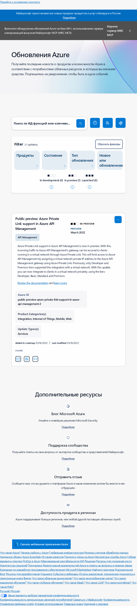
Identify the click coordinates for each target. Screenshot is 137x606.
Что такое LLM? (94, 582)
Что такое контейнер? (118, 582)
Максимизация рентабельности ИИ (62, 561)
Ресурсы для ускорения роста (113, 561)
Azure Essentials (31, 557)
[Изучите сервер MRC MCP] (121, 123)
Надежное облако (11, 557)
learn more (60, 283)
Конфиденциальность (116, 599)
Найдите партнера (103, 569)
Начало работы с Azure (35, 552)
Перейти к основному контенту (20, 2)
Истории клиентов (52, 557)
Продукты (70, 557)
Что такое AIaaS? (74, 582)
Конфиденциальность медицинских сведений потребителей (36, 599)
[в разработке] (51, 187)
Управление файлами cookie (17, 604)
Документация (124, 569)
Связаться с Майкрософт (88, 599)
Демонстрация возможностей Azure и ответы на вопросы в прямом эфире (87, 565)
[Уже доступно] (89, 187)
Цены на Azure (86, 557)
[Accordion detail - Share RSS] (27, 359)
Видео (27, 578)
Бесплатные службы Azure (111, 557)
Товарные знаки (73, 604)
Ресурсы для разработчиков (23, 574)
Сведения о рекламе (96, 604)
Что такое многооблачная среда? (93, 578)
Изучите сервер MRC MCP (115, 30)
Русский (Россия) (10, 591)
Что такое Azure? (10, 552)
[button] (95, 123)
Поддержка (35, 565)
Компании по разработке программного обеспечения (32, 569)
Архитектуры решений (13, 565)
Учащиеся (46, 574)
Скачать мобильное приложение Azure (44, 544)
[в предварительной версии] (72, 187)
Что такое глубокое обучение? (45, 582)
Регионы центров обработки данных (106, 552)
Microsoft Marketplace (79, 569)
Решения (90, 561)
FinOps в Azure (31, 561)
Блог (2, 574)
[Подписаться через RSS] (108, 123)
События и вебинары (65, 574)
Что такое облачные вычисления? (52, 578)
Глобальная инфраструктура (66, 552)
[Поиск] (80, 123)
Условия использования (49, 604)
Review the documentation (32, 283)
